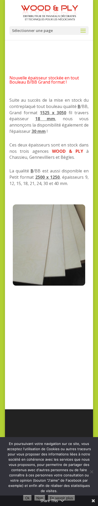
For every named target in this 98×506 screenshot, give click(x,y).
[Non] (91, 471)
